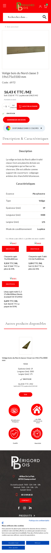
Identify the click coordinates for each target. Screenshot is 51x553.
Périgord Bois (25, 6)
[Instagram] (24, 508)
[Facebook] (19, 508)
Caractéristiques (25, 183)
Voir (25, 394)
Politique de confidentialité (39, 520)
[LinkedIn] (30, 508)
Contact (25, 500)
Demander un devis (16, 120)
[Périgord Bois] (25, 462)
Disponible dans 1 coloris (27, 128)
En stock (10, 249)
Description (25, 151)
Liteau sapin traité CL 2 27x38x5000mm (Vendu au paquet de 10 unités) (13, 294)
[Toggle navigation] (4, 5)
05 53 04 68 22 (27, 495)
